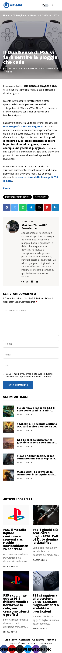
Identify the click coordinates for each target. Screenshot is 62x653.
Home (6, 15)
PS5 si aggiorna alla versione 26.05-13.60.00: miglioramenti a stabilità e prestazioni (46, 603)
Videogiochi (20, 15)
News (33, 15)
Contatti (24, 639)
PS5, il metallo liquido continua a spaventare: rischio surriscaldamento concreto (15, 539)
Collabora (38, 639)
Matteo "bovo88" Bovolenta (24, 69)
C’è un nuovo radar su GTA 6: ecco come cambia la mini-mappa (36, 410)
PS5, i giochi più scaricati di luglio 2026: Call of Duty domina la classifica (45, 536)
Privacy (51, 639)
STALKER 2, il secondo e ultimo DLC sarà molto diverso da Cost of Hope (38, 426)
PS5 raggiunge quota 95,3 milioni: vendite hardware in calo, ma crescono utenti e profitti (16, 605)
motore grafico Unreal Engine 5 (23, 126)
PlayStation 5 (41, 197)
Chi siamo (11, 639)
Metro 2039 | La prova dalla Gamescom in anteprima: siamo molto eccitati (37, 474)
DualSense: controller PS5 (17, 197)
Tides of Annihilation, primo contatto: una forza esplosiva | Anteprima (38, 458)
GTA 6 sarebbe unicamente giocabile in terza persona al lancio (36, 442)
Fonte (6, 188)
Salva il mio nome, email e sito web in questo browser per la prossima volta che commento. (30, 375)
